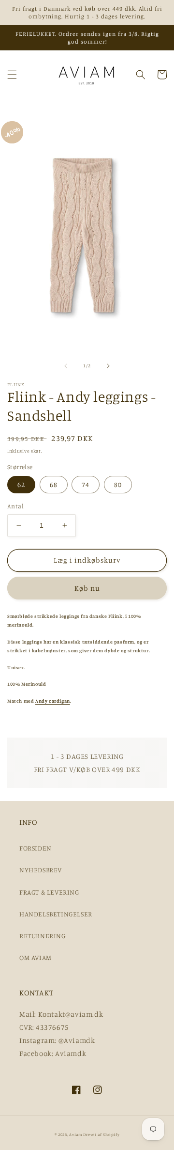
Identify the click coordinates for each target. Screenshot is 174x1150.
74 (85, 484)
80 (118, 484)
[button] (12, 74)
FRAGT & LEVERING (49, 892)
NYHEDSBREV (40, 870)
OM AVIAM (35, 957)
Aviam (75, 1134)
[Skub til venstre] (65, 366)
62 (21, 484)
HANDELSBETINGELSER (55, 914)
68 (54, 484)
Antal (15, 506)
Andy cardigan (52, 701)
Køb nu (87, 588)
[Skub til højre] (108, 366)
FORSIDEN (35, 848)
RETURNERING (42, 935)
